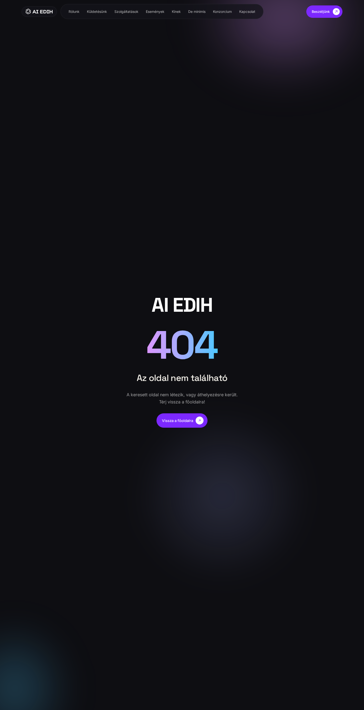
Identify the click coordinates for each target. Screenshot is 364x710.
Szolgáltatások (126, 11)
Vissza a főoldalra (177, 420)
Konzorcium (222, 11)
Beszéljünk (321, 11)
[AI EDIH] (39, 11)
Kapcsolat (247, 11)
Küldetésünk (97, 11)
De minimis (197, 11)
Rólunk (74, 11)
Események (155, 11)
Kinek (176, 11)
